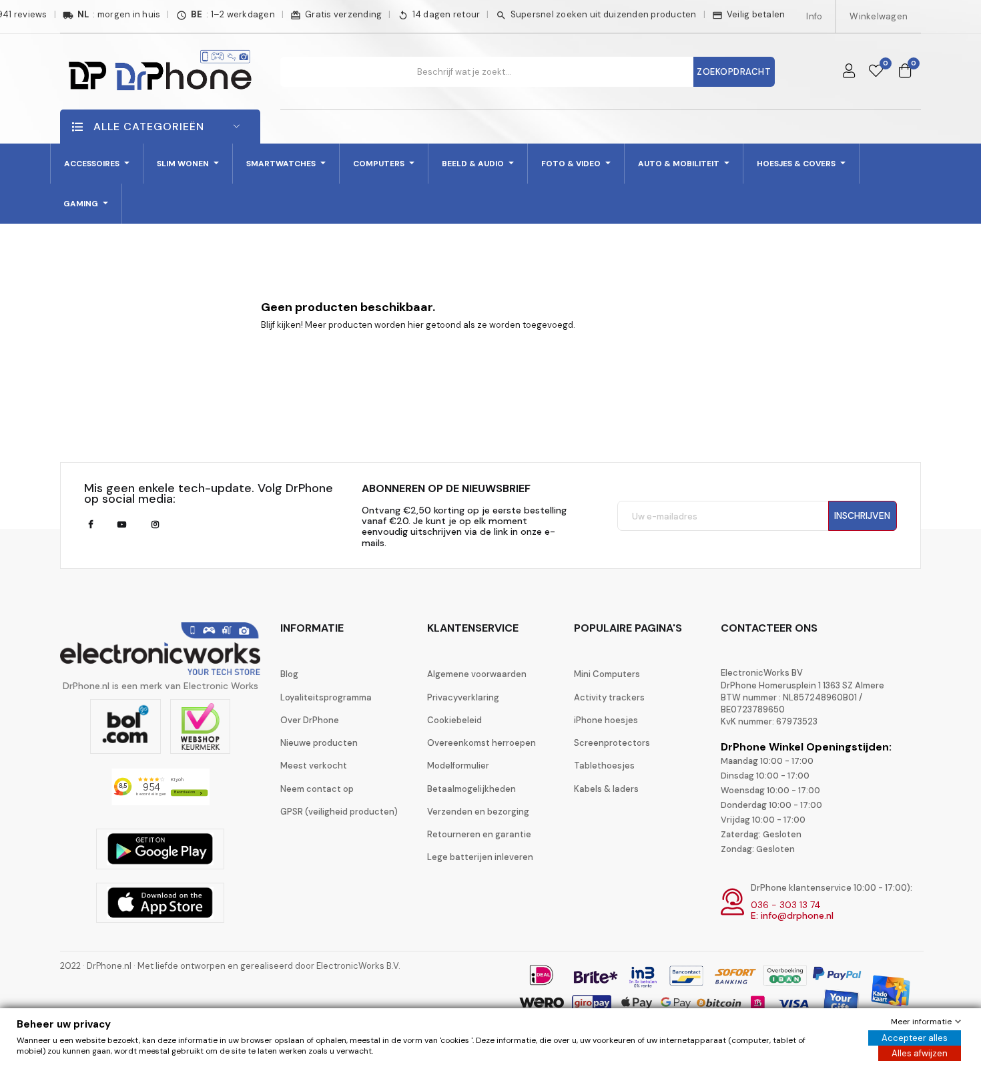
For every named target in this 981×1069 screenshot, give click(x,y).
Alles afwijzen (920, 1053)
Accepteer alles (915, 1038)
